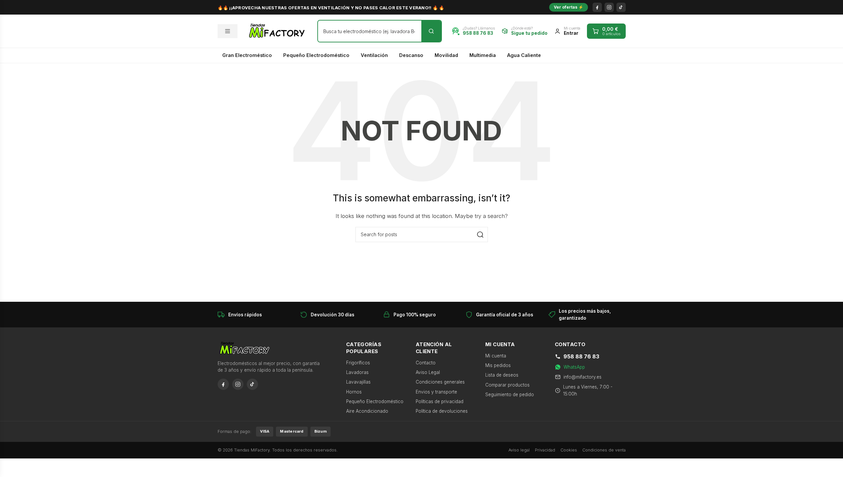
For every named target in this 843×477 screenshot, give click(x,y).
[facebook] (597, 7)
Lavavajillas (358, 382)
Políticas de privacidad (439, 401)
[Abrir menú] (227, 31)
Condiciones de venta (604, 450)
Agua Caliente (524, 55)
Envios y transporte (436, 392)
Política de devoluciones (442, 411)
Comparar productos (507, 385)
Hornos (354, 392)
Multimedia (482, 55)
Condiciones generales (440, 382)
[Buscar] (431, 31)
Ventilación (374, 55)
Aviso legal (519, 450)
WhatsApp (574, 367)
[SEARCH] (480, 234)
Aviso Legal (428, 372)
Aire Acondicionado (367, 411)
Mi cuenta (495, 355)
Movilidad (446, 55)
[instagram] (609, 7)
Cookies (568, 450)
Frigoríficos (358, 362)
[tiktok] (621, 7)
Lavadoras (357, 372)
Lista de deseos (501, 375)
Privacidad (545, 450)
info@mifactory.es (582, 377)
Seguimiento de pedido (509, 394)
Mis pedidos (498, 365)
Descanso (411, 55)
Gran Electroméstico (247, 55)
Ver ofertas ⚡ (568, 7)
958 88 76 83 (581, 356)
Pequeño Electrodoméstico (316, 55)
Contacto (426, 362)
